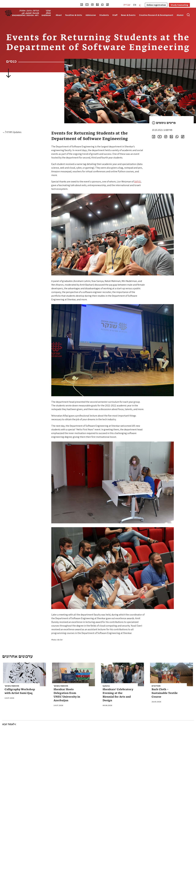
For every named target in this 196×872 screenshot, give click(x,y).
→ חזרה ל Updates (11, 132)
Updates (106, 686)
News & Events (128, 15)
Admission (91, 15)
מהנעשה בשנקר (12, 686)
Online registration (156, 5)
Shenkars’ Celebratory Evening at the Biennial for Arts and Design (118, 695)
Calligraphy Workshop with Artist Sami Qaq (20, 691)
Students (104, 15)
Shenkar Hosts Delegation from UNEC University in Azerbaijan (67, 695)
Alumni (180, 15)
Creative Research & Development (156, 15)
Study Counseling (179, 5)
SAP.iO (137, 181)
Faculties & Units (73, 15)
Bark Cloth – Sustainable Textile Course (165, 693)
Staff (114, 15)
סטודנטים (156, 686)
